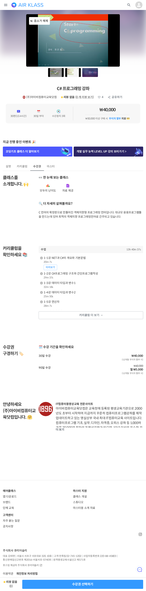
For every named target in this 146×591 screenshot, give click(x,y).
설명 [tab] (8, 166)
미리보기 (50, 267)
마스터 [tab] (51, 166)
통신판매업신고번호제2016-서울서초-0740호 (27, 559)
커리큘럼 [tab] (22, 166)
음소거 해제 (41, 21)
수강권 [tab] (37, 166)
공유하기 (117, 97)
